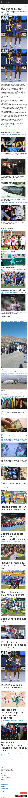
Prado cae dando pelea (6, 253)
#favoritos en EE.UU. (13, 126)
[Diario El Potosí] (6, 2)
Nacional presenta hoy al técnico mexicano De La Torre (13, 570)
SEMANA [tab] (8, 319)
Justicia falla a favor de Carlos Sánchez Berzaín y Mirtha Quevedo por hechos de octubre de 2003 (13, 397)
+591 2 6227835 (4, 775)
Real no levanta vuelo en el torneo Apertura (10, 597)
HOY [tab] (3, 319)
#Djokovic (3, 126)
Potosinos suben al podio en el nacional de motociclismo (13, 650)
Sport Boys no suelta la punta (7, 624)
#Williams (7, 126)
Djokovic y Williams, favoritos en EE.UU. (9, 690)
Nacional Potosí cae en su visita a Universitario (11, 512)
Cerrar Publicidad (23, 793)
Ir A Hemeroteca (14, 31)
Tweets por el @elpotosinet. (7, 487)
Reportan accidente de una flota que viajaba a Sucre (12, 321)
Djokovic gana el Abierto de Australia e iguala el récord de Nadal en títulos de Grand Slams (13, 135)
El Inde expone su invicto (6, 230)
